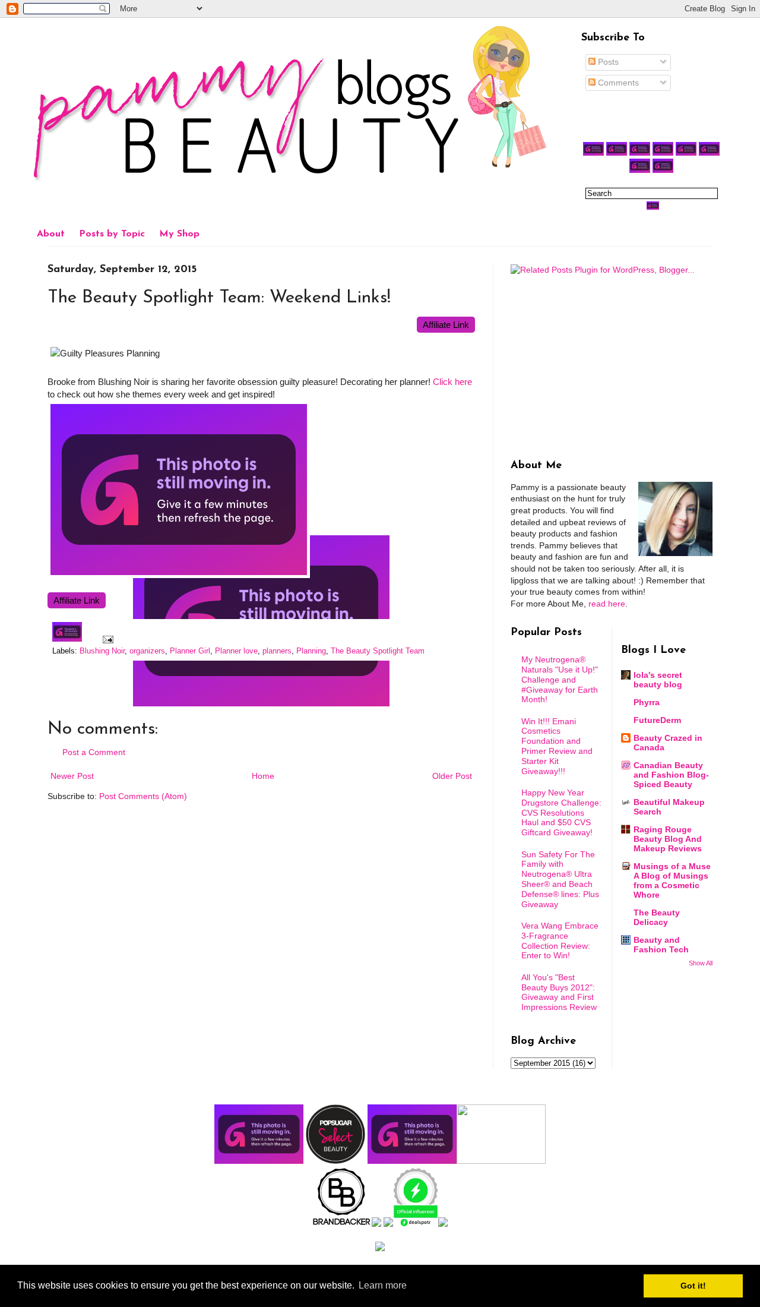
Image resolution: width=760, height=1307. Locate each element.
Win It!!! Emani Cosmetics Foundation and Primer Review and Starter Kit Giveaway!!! (557, 746)
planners (277, 651)
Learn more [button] (383, 1285)
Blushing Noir (102, 651)
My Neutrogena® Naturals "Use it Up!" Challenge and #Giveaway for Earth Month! (559, 679)
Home (263, 776)
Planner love (236, 651)
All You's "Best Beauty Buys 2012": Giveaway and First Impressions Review (559, 992)
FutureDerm (657, 720)
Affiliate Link (446, 325)
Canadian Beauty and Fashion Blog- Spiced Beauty (671, 774)
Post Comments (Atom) (143, 796)
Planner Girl (190, 651)
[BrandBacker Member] (342, 1224)
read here (606, 603)
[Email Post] (106, 639)
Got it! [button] (693, 1285)
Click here (452, 382)
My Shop (179, 234)
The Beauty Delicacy (657, 917)
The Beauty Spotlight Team (378, 651)
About (51, 234)
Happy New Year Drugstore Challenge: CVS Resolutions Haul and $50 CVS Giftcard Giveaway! (561, 812)
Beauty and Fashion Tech (661, 944)
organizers (147, 651)
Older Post (452, 776)
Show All (700, 963)
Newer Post (72, 776)
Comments (617, 82)
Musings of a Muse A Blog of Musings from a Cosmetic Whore (672, 880)
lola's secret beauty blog (658, 679)
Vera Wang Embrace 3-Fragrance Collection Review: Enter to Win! (559, 940)
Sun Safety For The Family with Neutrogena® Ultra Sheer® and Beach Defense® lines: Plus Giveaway (560, 879)
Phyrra (647, 702)
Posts (607, 62)
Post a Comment (93, 752)
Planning (311, 651)
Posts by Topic (112, 234)
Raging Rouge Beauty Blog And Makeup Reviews (668, 839)
